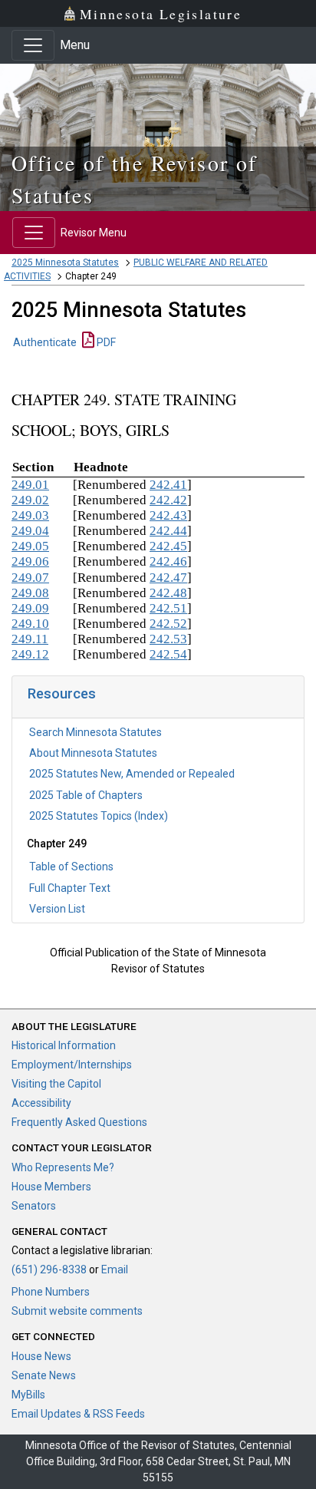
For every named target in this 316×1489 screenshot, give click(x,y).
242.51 (168, 608)
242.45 (168, 546)
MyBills (28, 1394)
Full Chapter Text (69, 888)
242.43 (168, 515)
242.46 (168, 561)
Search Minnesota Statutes (95, 732)
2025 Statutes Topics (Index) (98, 816)
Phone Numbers (51, 1292)
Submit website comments (77, 1311)
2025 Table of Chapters (86, 795)
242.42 (168, 500)
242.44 (168, 530)
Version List (57, 909)
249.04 (30, 530)
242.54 (168, 654)
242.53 (168, 639)
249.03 (30, 515)
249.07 (30, 577)
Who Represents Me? (63, 1167)
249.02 (30, 500)
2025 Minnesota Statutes (65, 262)
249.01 (30, 484)
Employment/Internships (72, 1064)
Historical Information (64, 1045)
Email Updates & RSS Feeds (78, 1414)
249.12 (30, 654)
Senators (34, 1206)
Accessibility (41, 1103)
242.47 (168, 577)
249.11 (30, 639)
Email (114, 1269)
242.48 (168, 593)
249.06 (30, 561)
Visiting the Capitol (56, 1084)
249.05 (30, 546)
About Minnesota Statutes (93, 753)
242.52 (168, 623)
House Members (51, 1186)
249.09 (30, 608)
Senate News (44, 1375)
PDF (105, 342)
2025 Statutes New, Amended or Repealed (132, 774)
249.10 (30, 623)
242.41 (168, 484)
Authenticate (45, 342)
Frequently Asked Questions (79, 1122)
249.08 (30, 593)
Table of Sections (71, 866)
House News (41, 1356)
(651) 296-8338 (49, 1269)
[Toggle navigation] (33, 45)
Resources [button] (62, 693)
